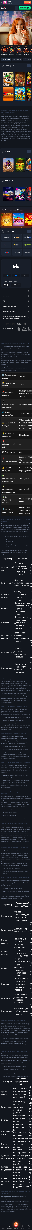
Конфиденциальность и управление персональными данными (14, 317)
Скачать (27, 2)
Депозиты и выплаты (9, 306)
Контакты (5, 296)
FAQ (3, 301)
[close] (1, 2)
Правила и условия (8, 311)
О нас (4, 291)
